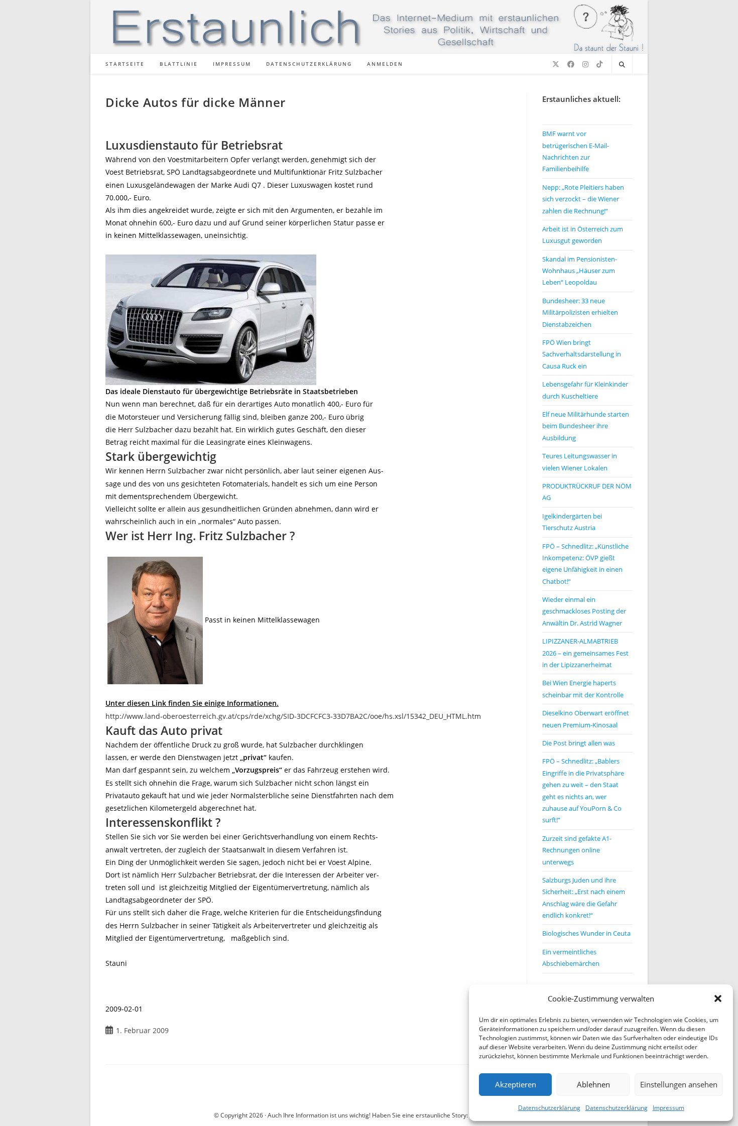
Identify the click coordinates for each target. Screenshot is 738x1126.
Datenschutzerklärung (549, 1107)
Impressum (668, 1107)
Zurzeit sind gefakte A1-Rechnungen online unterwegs (576, 850)
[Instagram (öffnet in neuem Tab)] (585, 64)
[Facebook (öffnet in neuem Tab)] (570, 64)
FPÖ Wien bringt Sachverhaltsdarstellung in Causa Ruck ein (581, 354)
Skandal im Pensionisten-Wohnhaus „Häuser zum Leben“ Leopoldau (579, 271)
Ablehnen (593, 1084)
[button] (718, 998)
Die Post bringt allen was (578, 742)
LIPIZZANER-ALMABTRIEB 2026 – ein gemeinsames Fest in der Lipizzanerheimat (585, 653)
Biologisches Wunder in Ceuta (586, 933)
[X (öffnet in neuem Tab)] (555, 64)
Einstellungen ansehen (678, 1084)
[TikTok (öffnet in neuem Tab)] (599, 64)
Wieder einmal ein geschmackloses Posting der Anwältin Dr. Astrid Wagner (584, 611)
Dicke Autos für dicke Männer (195, 102)
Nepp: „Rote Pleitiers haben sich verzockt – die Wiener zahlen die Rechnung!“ (583, 199)
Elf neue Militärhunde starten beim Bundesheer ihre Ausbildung (585, 426)
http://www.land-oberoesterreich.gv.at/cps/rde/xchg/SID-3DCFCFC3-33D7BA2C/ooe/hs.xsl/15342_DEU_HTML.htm (293, 716)
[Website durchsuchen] (622, 64)
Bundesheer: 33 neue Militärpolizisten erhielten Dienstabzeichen (580, 312)
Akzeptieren (515, 1084)
